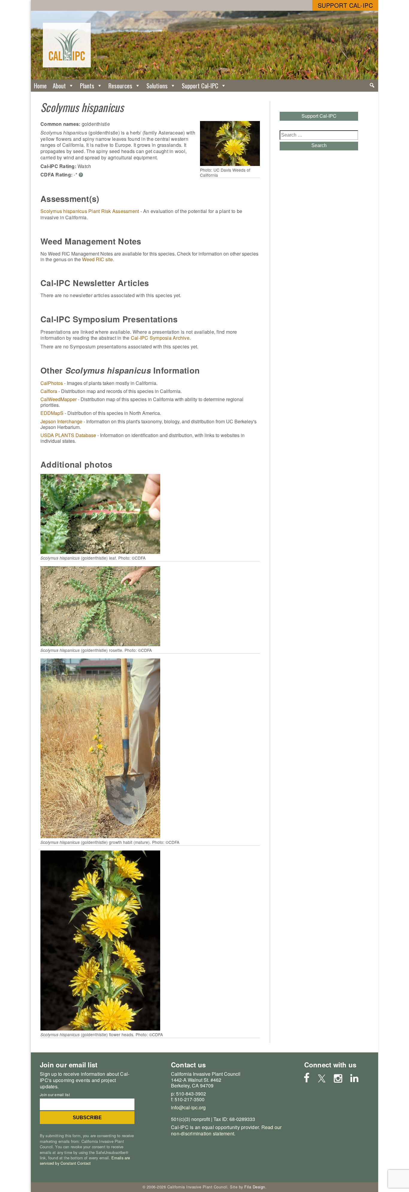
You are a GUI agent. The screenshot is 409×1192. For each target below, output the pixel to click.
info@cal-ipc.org (188, 1107)
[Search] (372, 85)
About (59, 85)
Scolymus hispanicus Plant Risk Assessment (89, 211)
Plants (87, 85)
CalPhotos (51, 383)
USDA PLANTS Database (68, 435)
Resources (120, 85)
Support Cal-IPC (345, 5)
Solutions (157, 85)
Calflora (48, 391)
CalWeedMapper (58, 399)
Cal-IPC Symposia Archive (160, 337)
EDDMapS (51, 413)
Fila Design (254, 1187)
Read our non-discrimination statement (226, 1130)
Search (319, 145)
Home (40, 85)
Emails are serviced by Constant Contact (85, 1160)
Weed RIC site (97, 259)
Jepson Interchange (61, 421)
